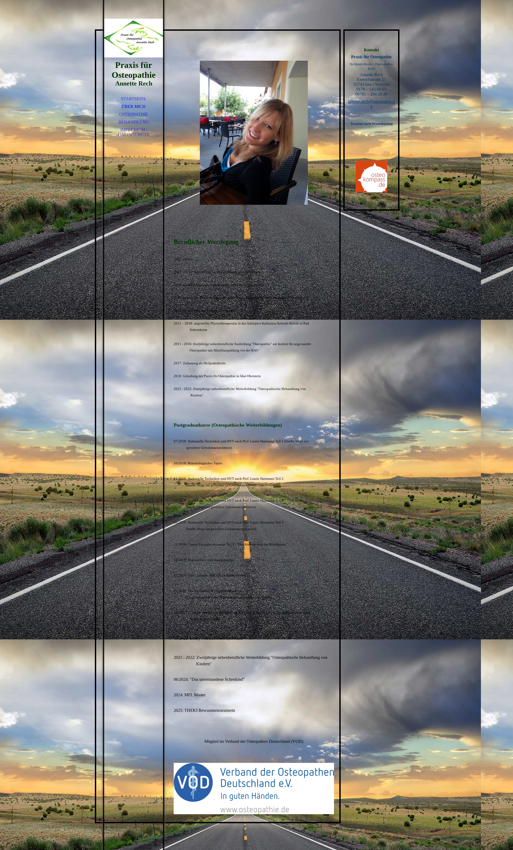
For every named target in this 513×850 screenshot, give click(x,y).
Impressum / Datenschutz (133, 132)
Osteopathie (133, 114)
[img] (133, 37)
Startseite (133, 98)
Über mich (134, 106)
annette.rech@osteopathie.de (371, 104)
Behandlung (133, 122)
